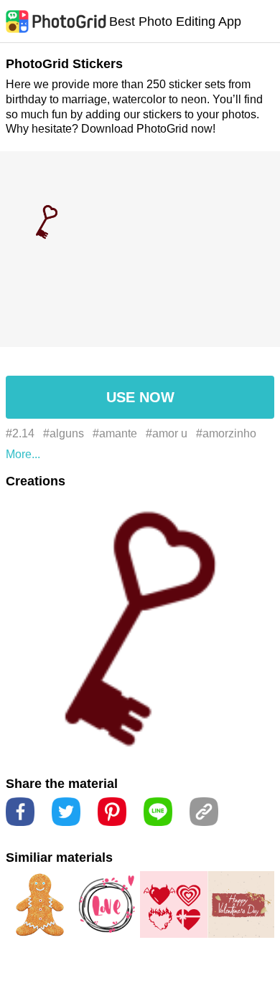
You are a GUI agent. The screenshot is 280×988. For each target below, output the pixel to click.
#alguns (63, 433)
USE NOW (140, 397)
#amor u (166, 433)
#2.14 (20, 433)
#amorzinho (226, 433)
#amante (115, 433)
